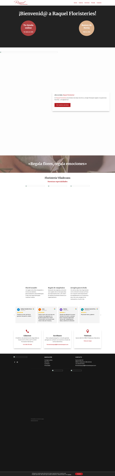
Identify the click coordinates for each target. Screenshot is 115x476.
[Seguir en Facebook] (15, 362)
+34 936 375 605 (27, 344)
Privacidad (47, 365)
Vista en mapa (88, 341)
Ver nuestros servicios (62, 105)
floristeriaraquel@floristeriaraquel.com (57, 344)
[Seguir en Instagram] (17, 362)
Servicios (87, 2)
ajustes (69, 474)
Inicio (75, 2)
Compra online (48, 360)
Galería (81, 2)
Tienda (93, 2)
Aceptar (79, 474)
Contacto (99, 2)
